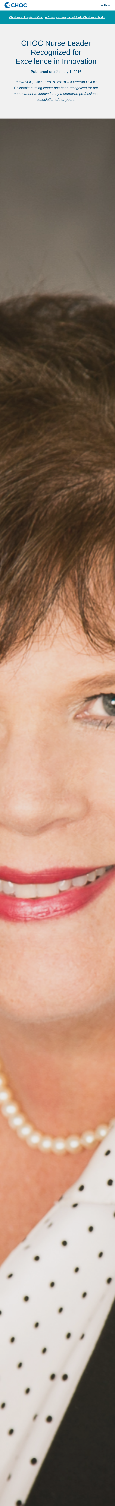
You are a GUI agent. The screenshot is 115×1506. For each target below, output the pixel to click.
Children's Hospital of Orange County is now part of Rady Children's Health (57, 17)
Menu (107, 5)
